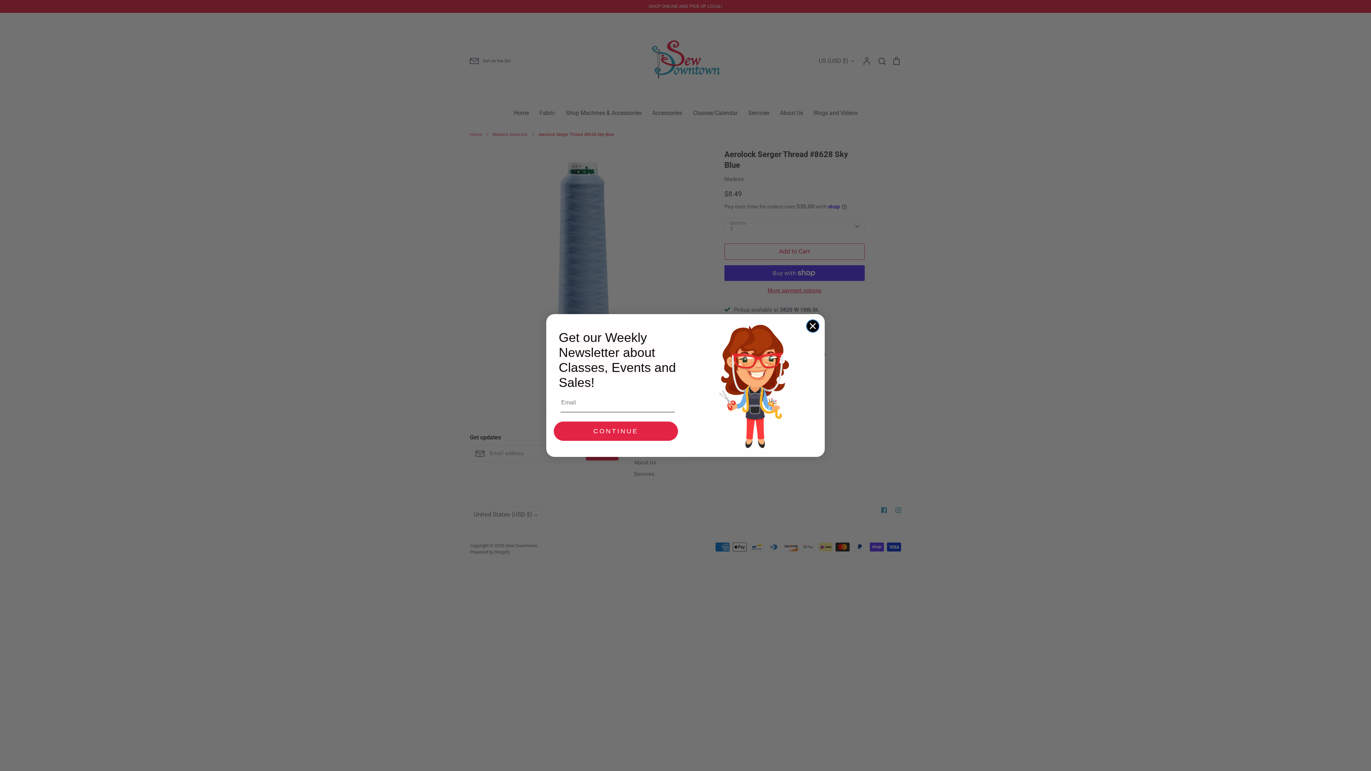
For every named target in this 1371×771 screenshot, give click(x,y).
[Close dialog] (813, 326)
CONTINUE (615, 431)
